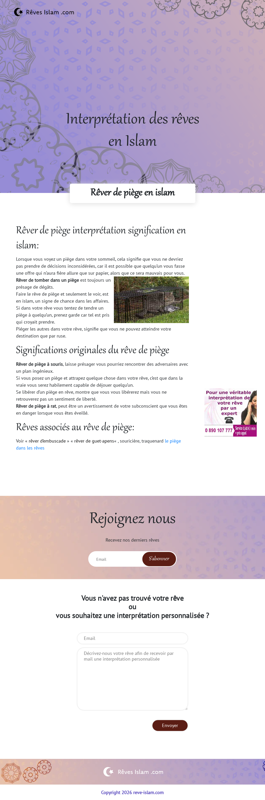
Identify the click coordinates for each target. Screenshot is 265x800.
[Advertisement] (132, 72)
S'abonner (159, 559)
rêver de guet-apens (94, 441)
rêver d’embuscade (47, 441)
